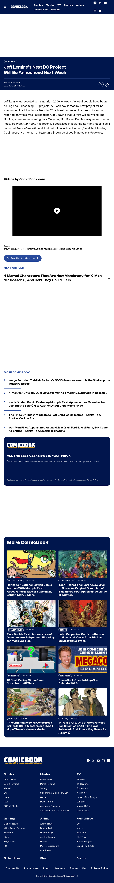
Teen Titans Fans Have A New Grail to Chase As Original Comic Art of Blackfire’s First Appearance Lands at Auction (82, 590)
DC (5, 792)
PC (5, 845)
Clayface (44, 797)
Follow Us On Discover (22, 258)
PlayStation (9, 841)
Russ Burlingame (13, 82)
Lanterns (81, 801)
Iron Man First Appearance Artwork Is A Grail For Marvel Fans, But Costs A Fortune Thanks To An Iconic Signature (58, 429)
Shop (43, 858)
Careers (60, 868)
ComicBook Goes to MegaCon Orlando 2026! (78, 682)
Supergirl (44, 788)
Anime (80, 5)
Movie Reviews (47, 783)
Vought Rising (83, 806)
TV (59, 5)
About (46, 868)
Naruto (43, 841)
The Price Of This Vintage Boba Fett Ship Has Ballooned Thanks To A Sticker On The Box (55, 416)
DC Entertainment (31, 249)
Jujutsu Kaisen (47, 836)
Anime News (46, 823)
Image (7, 797)
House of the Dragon (87, 797)
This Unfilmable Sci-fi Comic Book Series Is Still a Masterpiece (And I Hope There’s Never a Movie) (30, 726)
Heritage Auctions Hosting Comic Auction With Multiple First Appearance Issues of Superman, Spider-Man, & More (29, 590)
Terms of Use (63, 480)
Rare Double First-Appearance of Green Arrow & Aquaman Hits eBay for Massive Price (31, 638)
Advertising (31, 868)
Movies (50, 5)
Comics (38, 5)
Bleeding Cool (47, 115)
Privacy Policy (92, 480)
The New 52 (77, 249)
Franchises (85, 818)
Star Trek (81, 836)
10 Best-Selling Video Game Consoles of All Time (25, 682)
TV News (81, 779)
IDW (6, 801)
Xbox (6, 836)
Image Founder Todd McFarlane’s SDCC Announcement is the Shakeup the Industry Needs (59, 382)
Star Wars (82, 832)
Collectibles (41, 9)
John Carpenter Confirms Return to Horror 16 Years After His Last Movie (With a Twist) (81, 638)
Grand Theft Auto (85, 845)
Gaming (68, 5)
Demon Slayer (47, 832)
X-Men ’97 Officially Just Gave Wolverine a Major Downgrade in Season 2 (58, 393)
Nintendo (8, 832)
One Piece (45, 850)
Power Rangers (84, 841)
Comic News (10, 779)
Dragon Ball (46, 828)
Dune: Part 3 (46, 801)
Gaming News (11, 823)
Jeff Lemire (59, 249)
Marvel (7, 788)
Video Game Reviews (14, 828)
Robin (68, 249)
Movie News (46, 779)
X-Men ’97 (82, 792)
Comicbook (10, 61)
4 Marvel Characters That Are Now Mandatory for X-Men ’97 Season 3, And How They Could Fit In (53, 278)
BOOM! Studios (11, 806)
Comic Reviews (11, 783)
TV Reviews (82, 783)
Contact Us (12, 868)
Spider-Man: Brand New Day (54, 792)
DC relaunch (46, 249)
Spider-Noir (82, 788)
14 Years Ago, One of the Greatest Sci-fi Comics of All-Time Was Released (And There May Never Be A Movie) (82, 727)
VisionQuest (83, 810)
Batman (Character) (13, 249)
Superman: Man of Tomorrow (54, 810)
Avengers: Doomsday (51, 806)
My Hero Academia (49, 845)
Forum (55, 9)
